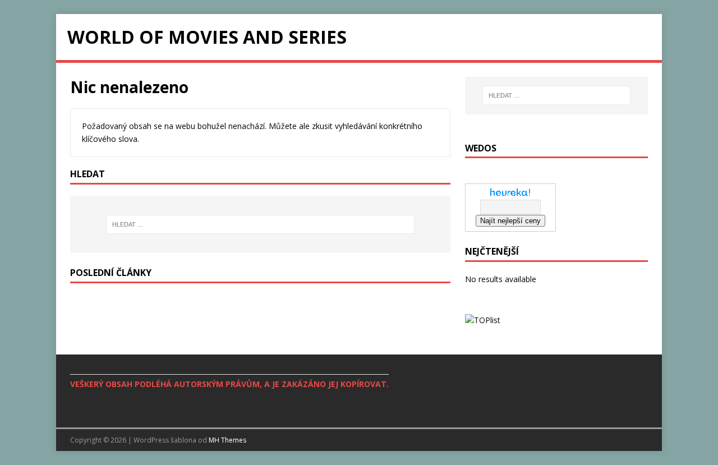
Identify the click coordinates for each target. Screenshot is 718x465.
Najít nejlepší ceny (510, 221)
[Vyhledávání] (260, 224)
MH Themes (227, 440)
